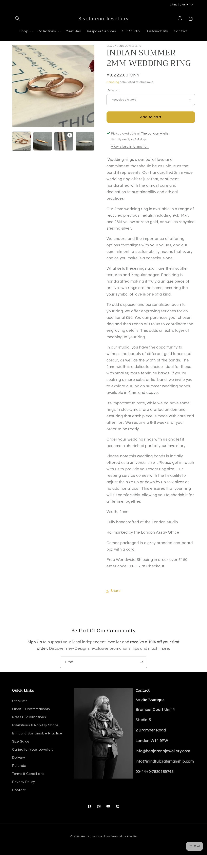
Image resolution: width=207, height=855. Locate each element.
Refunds (19, 766)
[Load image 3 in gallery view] (85, 141)
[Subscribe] (141, 662)
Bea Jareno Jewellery (95, 836)
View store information (130, 146)
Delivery (18, 758)
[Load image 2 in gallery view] (42, 141)
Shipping (113, 82)
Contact (19, 790)
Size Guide (20, 741)
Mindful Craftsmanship (31, 709)
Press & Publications (29, 717)
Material (113, 90)
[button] (17, 18)
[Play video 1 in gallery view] (63, 141)
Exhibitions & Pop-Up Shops (35, 725)
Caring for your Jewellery (33, 749)
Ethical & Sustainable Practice (37, 733)
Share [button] (115, 591)
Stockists (19, 701)
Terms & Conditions (28, 774)
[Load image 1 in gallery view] (21, 141)
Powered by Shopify (124, 836)
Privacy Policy (23, 782)
